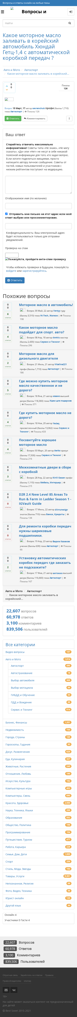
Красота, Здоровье (17, 803)
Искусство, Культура (18, 781)
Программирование (18, 832)
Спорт (9, 861)
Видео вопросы (15, 652)
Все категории (20, 644)
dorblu (56, 337)
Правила (49, 975)
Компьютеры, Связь (18, 795)
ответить (14, 118)
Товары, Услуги (15, 876)
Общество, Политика (18, 825)
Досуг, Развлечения (18, 751)
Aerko (57, 450)
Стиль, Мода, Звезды (18, 869)
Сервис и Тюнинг (50, 341)
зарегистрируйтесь (34, 270)
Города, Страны (15, 737)
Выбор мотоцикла (22, 687)
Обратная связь (10, 975)
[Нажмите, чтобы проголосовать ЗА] (7, 86)
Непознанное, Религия (19, 883)
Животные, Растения (18, 766)
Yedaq (56, 423)
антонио (57, 573)
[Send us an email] (6, 990)
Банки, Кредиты (55, 514)
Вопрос (8, 108)
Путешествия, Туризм (19, 839)
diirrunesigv (61, 509)
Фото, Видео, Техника (19, 891)
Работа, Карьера (16, 847)
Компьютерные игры (19, 788)
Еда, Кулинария (15, 759)
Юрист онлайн (15, 898)
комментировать (36, 118)
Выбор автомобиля (22, 680)
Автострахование (21, 673)
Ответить (16, 280)
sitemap (27, 981)
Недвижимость (15, 730)
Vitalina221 (61, 364)
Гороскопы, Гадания (18, 744)
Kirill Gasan (59, 477)
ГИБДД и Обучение (23, 695)
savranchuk (38, 108)
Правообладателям (12, 981)
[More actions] (69, 118)
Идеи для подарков (61, 400)
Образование (14, 817)
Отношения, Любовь (18, 773)
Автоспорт (16, 111)
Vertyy (56, 310)
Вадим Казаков (61, 541)
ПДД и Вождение (21, 702)
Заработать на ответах (31, 975)
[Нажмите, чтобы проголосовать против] (7, 89)
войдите (11, 270)
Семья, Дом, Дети (16, 854)
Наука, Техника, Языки (19, 810)
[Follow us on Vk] (14, 990)
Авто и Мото (13, 659)
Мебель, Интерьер (50, 482)
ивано (56, 396)
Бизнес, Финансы (16, 722)
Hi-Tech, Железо (49, 315)
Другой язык (13, 905)
